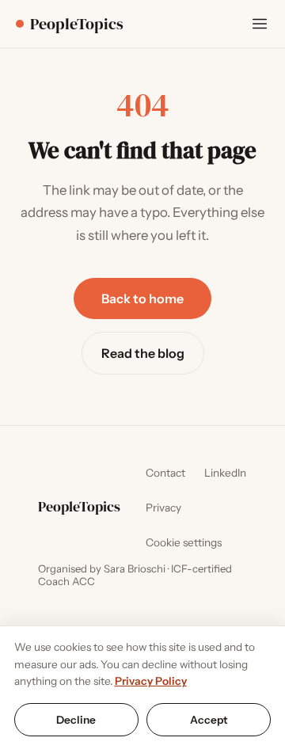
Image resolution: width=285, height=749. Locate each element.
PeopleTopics (77, 24)
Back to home (142, 298)
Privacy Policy (151, 681)
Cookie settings (184, 542)
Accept (209, 719)
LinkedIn (225, 472)
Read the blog (142, 353)
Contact (165, 472)
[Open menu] (259, 23)
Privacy (163, 507)
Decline (76, 719)
